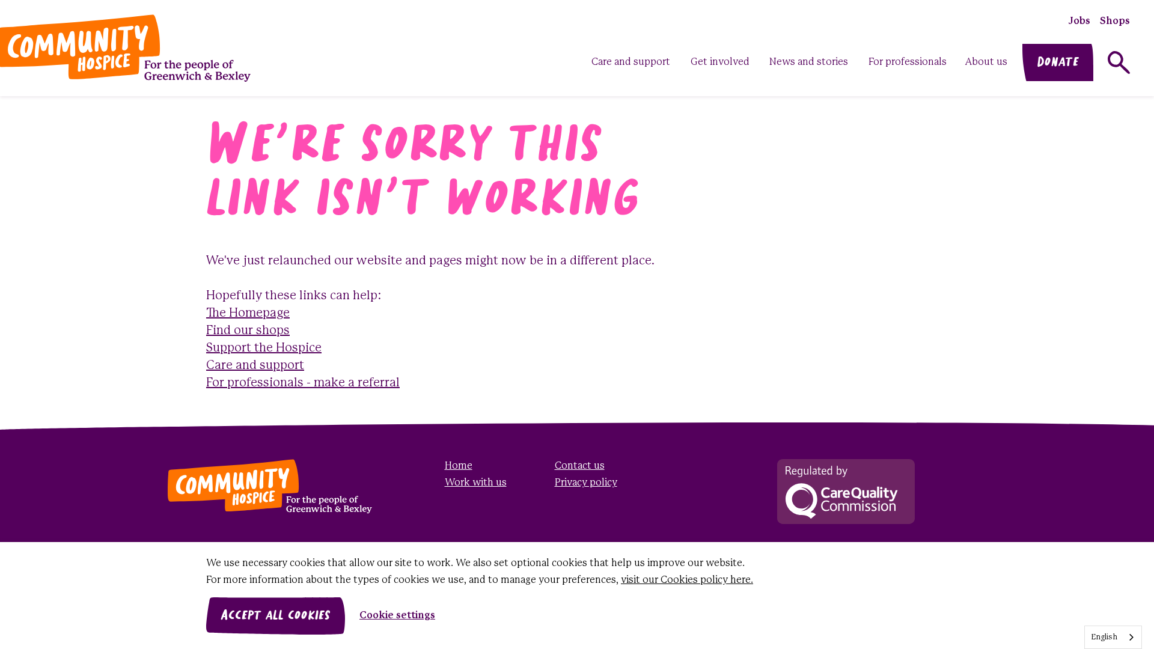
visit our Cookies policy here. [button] (687, 580)
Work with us (476, 482)
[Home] (253, 486)
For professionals (908, 62)
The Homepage (248, 313)
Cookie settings (397, 615)
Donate (1058, 62)
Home (458, 466)
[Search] (1119, 62)
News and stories (808, 62)
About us (986, 62)
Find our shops (248, 331)
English (1104, 637)
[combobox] (1113, 637)
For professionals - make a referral (303, 383)
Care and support (630, 62)
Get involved (720, 62)
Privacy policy (586, 482)
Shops (1115, 21)
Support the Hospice (264, 348)
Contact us (580, 466)
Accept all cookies (276, 616)
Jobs (1079, 21)
